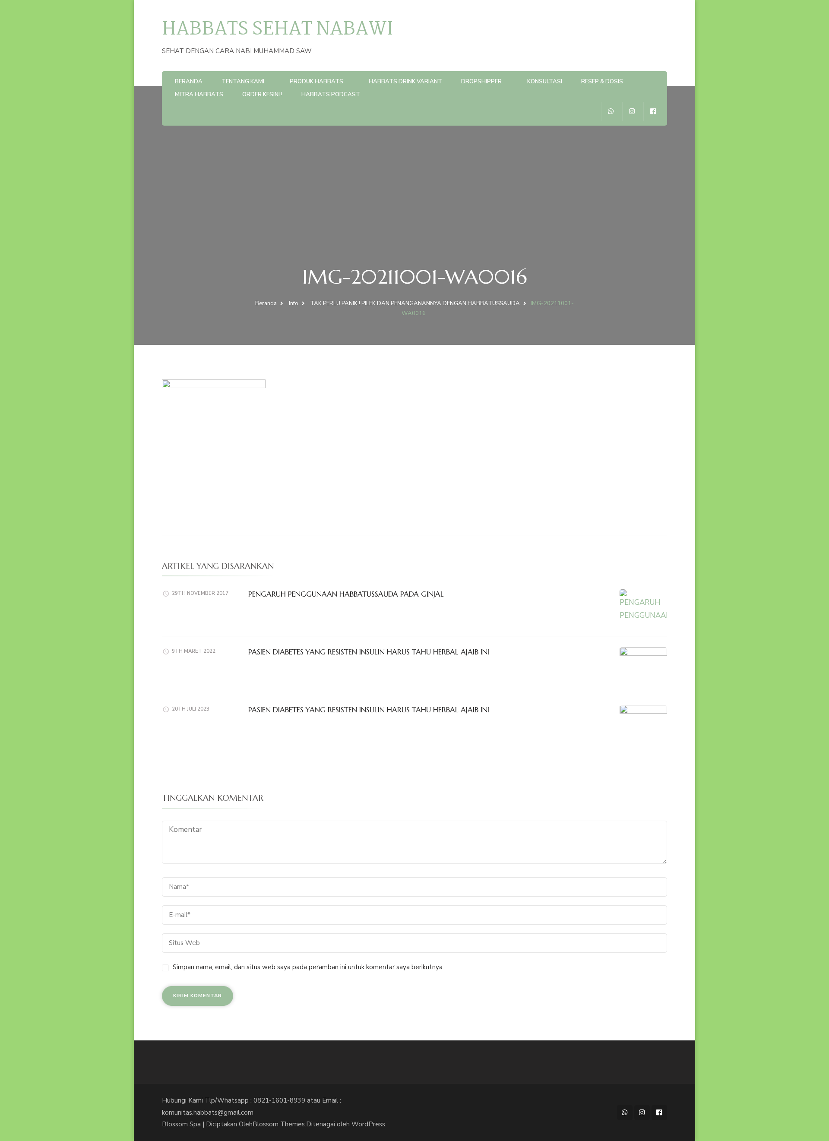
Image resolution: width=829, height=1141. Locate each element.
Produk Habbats (316, 81)
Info (293, 303)
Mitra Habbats (199, 94)
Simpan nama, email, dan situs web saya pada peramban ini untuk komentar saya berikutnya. (308, 967)
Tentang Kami (242, 81)
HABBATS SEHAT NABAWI (277, 29)
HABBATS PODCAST (330, 94)
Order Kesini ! (262, 94)
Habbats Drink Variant (405, 81)
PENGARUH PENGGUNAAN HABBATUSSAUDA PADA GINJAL (346, 594)
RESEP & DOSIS (602, 81)
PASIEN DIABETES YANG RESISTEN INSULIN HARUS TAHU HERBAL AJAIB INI (368, 652)
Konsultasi (544, 81)
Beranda (189, 81)
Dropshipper (481, 81)
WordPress (368, 1124)
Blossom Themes (279, 1124)
